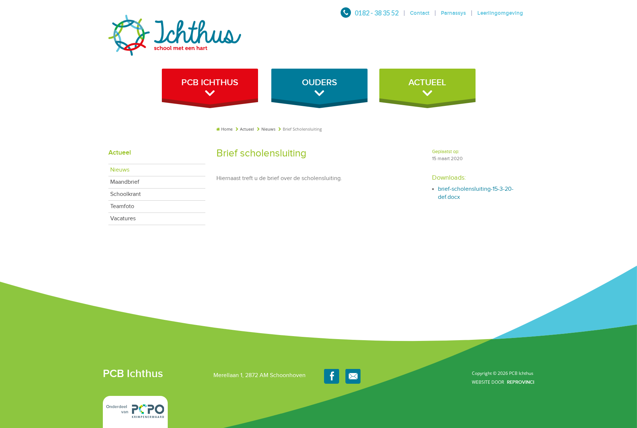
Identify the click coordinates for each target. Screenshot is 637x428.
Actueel (247, 129)
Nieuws (268, 129)
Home (227, 129)
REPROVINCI (520, 382)
